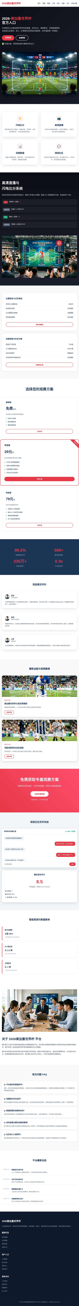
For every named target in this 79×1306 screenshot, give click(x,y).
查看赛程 (22, 38)
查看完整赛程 (39, 324)
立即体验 (8, 37)
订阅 (53, 3)
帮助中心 (4, 1265)
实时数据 (4, 1240)
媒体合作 (4, 1284)
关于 (67, 3)
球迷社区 (4, 1247)
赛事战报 (4, 1244)
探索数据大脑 (39, 365)
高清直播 (4, 1237)
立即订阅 (39, 479)
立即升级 (39, 525)
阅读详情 (9, 712)
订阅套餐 (4, 1259)
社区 (58, 3)
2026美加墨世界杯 (11, 3)
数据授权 (4, 1287)
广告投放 (4, 1281)
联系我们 (4, 1269)
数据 (48, 3)
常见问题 (74, 3)
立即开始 (39, 431)
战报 (63, 3)
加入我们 (4, 1291)
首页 (39, 3)
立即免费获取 (39, 794)
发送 (72, 864)
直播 (43, 3)
